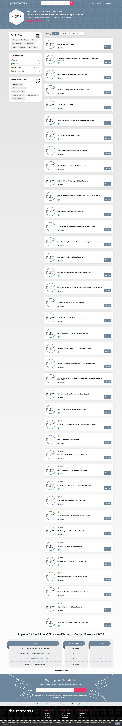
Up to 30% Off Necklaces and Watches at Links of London (76, 424)
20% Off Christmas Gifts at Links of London (72, 151)
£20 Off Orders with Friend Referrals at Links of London (76, 227)
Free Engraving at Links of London (68, 440)
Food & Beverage (32, 95)
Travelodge (24, 40)
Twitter (81, 715)
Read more (14, 724)
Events (47, 713)
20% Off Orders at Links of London (69, 135)
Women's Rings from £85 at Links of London (72, 409)
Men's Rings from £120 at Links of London (71, 531)
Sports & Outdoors (18, 99)
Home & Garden (17, 84)
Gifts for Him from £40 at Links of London (71, 318)
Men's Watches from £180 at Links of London (72, 74)
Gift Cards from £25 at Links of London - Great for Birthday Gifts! (79, 287)
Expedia (22, 47)
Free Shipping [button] (77, 34)
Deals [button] (64, 34)
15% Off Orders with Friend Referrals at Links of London (76, 120)
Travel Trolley (33, 47)
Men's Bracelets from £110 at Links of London (72, 470)
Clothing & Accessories (19, 88)
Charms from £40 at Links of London (69, 607)
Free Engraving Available (65, 44)
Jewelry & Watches (18, 91)
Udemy (15, 40)
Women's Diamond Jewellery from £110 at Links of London (76, 364)
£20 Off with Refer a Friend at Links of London (72, 622)
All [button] (55, 34)
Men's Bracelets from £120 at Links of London (72, 333)
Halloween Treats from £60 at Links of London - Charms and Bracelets (77, 59)
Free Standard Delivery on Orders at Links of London (75, 272)
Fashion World (29, 43)
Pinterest (81, 717)
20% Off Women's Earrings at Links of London (72, 181)
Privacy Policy (66, 713)
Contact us (65, 717)
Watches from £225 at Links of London (70, 546)
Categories (108, 3)
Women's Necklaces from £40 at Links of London (73, 394)
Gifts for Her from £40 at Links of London (71, 561)
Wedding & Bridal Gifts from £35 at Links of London (74, 348)
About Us (65, 715)
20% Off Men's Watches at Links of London (71, 166)
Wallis (14, 47)
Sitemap (47, 717)
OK (117, 723)
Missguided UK (17, 43)
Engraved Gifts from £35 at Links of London (72, 577)
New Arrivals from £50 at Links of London (71, 500)
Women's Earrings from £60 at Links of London (73, 90)
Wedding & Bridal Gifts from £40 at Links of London (74, 455)
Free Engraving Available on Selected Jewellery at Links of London (79, 242)
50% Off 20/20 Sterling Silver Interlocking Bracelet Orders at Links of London (79, 378)
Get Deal (107, 47)
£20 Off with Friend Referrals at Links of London (73, 516)
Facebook (82, 713)
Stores (99, 3)
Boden (34, 40)
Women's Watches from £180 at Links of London (73, 592)
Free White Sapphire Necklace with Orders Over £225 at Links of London (78, 196)
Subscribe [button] (80, 690)
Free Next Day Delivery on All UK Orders (70, 211)
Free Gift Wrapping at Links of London (70, 257)
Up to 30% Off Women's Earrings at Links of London (74, 485)
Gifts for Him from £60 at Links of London (71, 105)
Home (92, 3)
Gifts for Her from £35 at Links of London (71, 303)
